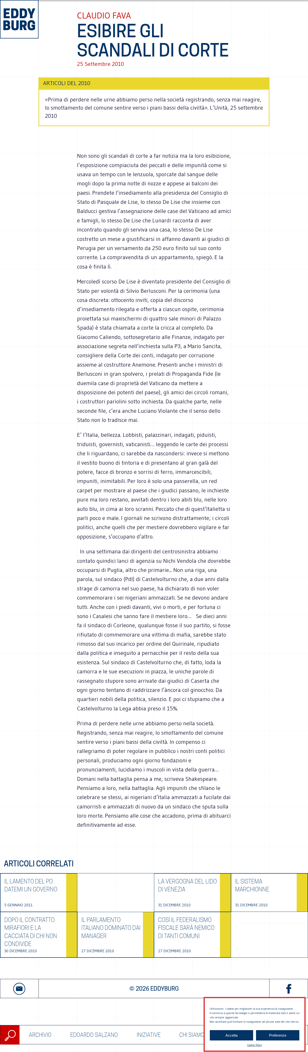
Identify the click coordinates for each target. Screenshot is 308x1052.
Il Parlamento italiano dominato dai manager (111, 927)
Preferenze (277, 1035)
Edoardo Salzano (94, 1035)
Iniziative (148, 1035)
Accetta (231, 1035)
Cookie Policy (254, 1045)
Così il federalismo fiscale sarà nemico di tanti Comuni (186, 927)
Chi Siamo (191, 1035)
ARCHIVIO (40, 1035)
